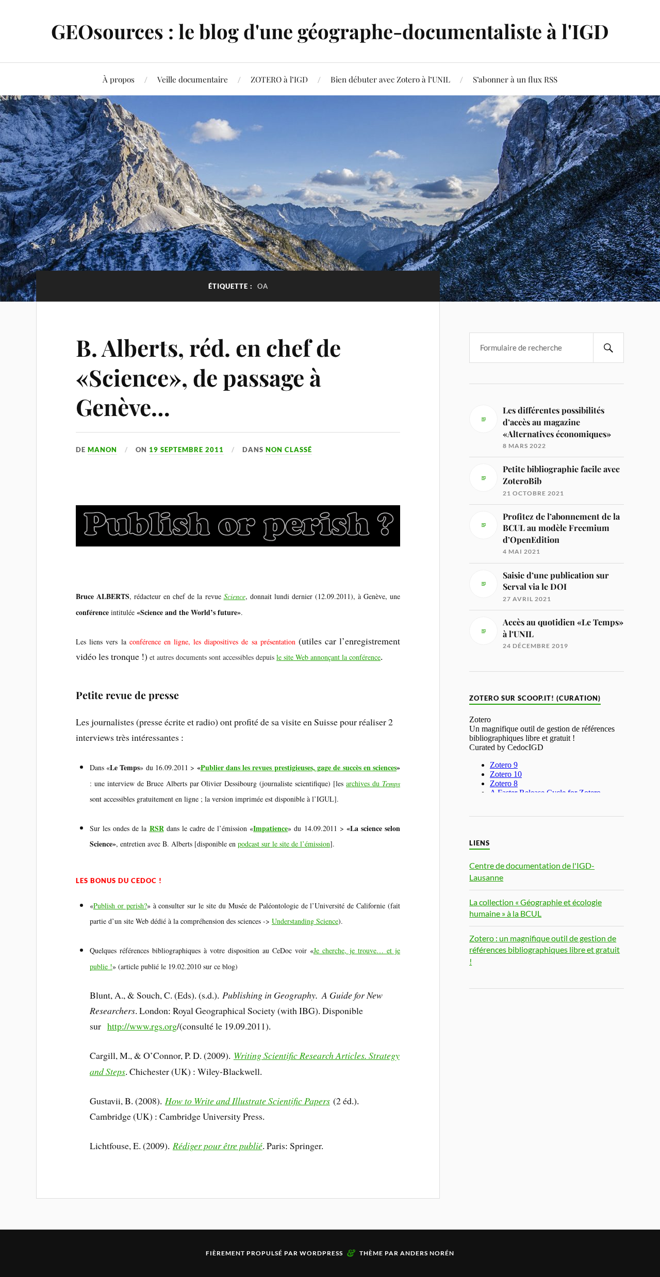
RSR (157, 828)
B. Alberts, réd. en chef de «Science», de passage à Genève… (208, 377)
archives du (373, 783)
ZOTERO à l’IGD (279, 79)
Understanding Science (305, 921)
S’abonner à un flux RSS (515, 79)
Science (234, 596)
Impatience (270, 828)
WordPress (321, 1253)
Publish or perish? (120, 905)
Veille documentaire (192, 79)
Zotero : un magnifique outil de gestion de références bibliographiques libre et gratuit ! (544, 949)
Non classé (289, 449)
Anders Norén (427, 1253)
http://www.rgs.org (142, 1026)
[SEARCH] (608, 348)
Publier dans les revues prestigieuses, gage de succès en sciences (299, 767)
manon (102, 449)
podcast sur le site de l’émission (284, 844)
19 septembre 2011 (186, 449)
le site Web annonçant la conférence (328, 657)
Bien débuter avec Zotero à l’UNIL (390, 79)
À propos (119, 79)
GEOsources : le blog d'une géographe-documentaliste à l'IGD (330, 31)
